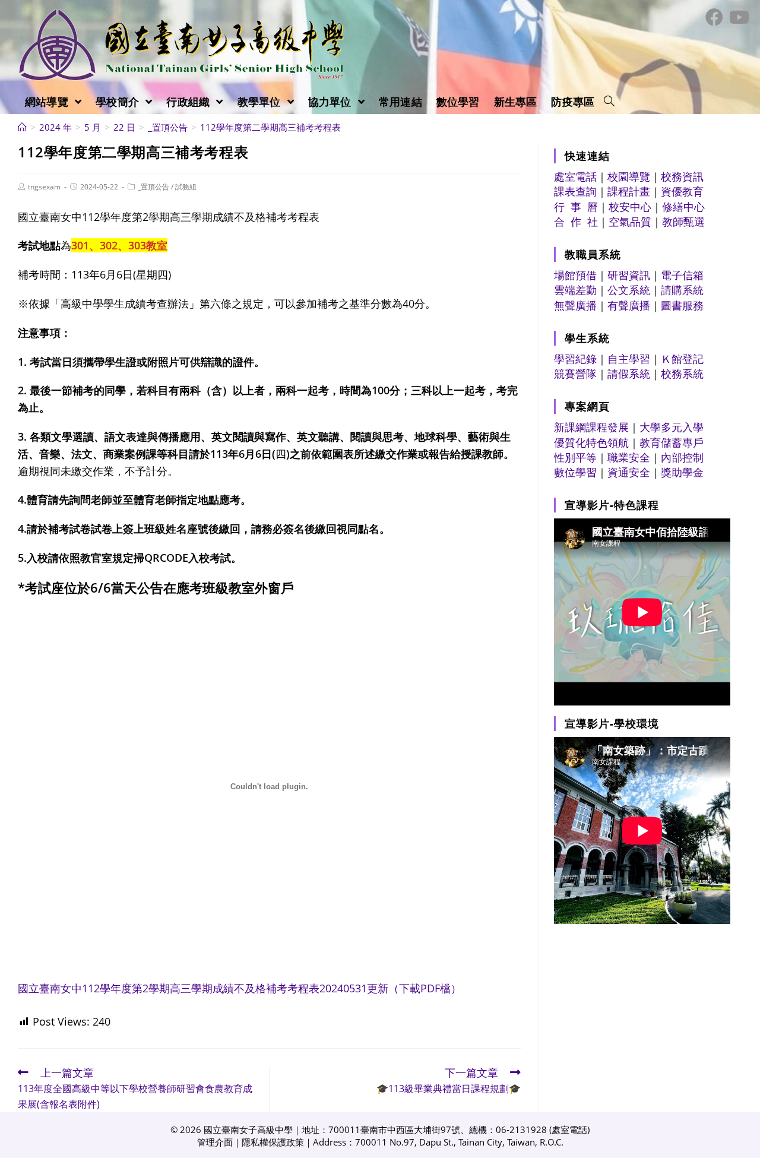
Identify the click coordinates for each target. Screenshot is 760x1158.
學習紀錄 (575, 359)
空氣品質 (630, 221)
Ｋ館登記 (682, 359)
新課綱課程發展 (591, 427)
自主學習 (628, 359)
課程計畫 (628, 191)
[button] (609, 101)
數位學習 (575, 472)
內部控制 (682, 457)
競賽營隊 (575, 373)
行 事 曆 (576, 207)
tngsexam (44, 187)
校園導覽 (628, 176)
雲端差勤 (575, 290)
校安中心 (630, 207)
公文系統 (628, 290)
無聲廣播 (575, 305)
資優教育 (682, 191)
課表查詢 (575, 191)
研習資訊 (628, 275)
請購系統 (682, 290)
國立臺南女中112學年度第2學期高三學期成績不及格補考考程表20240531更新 (239, 988)
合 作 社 (576, 221)
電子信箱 (682, 275)
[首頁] (22, 127)
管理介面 (215, 1142)
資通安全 (628, 472)
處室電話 (575, 176)
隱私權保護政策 (273, 1142)
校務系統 (682, 373)
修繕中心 (683, 207)
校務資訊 (682, 176)
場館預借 (575, 275)
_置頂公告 (153, 187)
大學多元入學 (671, 427)
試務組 (186, 187)
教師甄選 (683, 221)
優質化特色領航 (591, 442)
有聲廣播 (628, 305)
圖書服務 (682, 305)
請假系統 (628, 373)
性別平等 (575, 457)
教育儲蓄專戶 (671, 442)
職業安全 (628, 457)
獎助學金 (682, 472)
